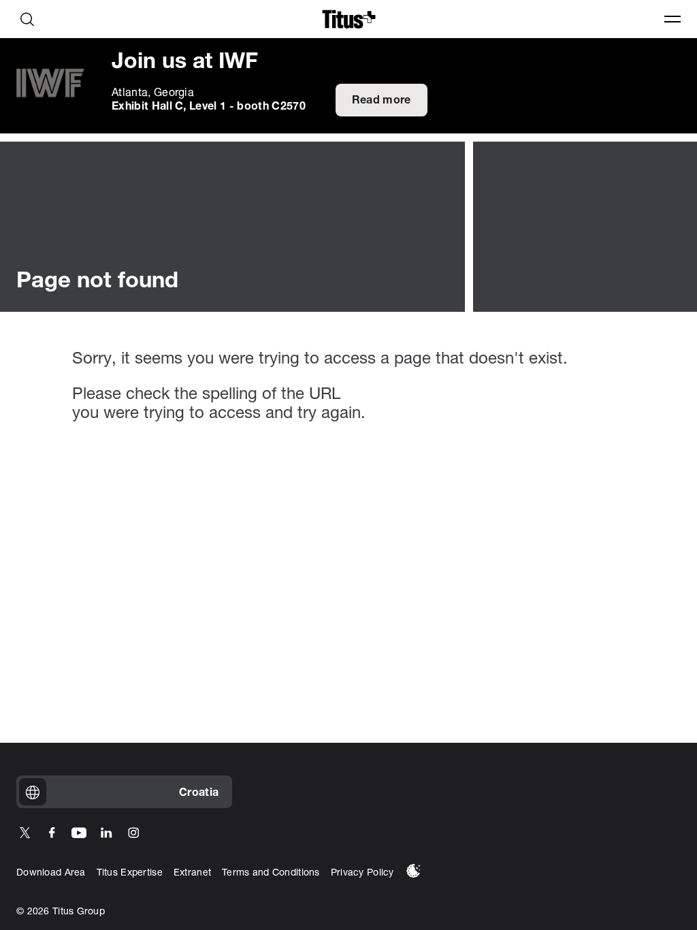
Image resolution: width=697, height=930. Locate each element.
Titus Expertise (130, 873)
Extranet (192, 873)
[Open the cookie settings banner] (413, 871)
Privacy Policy (362, 873)
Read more (381, 100)
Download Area (51, 873)
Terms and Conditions (271, 873)
